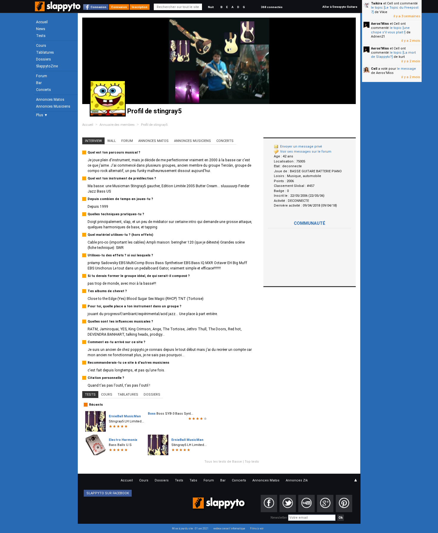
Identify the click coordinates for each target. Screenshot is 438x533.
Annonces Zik (297, 480)
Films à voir (256, 528)
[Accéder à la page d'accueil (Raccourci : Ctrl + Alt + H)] (58, 9)
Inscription (139, 7)
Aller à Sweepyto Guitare (339, 6)
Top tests (252, 462)
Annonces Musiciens (53, 106)
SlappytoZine (47, 66)
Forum (41, 76)
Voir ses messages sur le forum (305, 152)
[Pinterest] (344, 503)
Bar (39, 83)
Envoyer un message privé (301, 146)
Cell (374, 69)
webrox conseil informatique (229, 528)
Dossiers (43, 59)
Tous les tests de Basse (223, 462)
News (40, 29)
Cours (41, 46)
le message (406, 69)
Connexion (98, 7)
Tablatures (45, 52)
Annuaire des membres (117, 125)
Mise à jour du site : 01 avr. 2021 (190, 528)
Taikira (376, 3)
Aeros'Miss (380, 24)
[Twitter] (287, 503)
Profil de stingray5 (154, 125)
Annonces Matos (50, 99)
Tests (41, 36)
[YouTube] (306, 503)
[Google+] (325, 503)
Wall (111, 141)
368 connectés (271, 7)
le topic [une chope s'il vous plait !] (390, 30)
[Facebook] (269, 503)
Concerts (43, 90)
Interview (93, 141)
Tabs (193, 480)
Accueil (42, 22)
